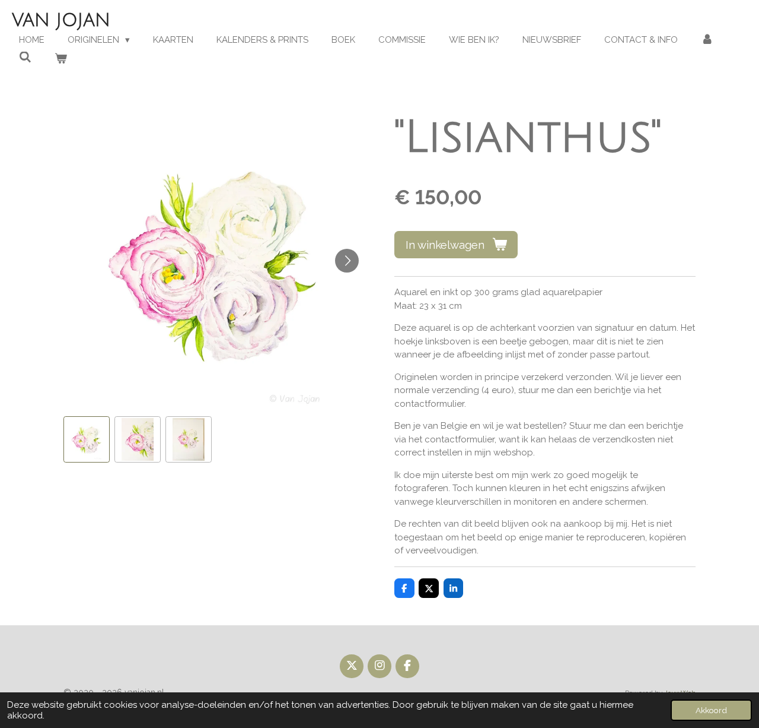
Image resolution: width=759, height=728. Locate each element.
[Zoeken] (25, 57)
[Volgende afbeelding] (347, 261)
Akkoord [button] (711, 710)
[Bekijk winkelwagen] (60, 59)
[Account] (707, 40)
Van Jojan (61, 20)
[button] (86, 439)
